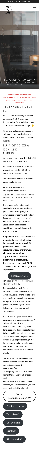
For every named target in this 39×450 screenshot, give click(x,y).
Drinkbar (11, 430)
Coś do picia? (13, 422)
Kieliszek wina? (14, 439)
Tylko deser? (12, 414)
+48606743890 (25, 1)
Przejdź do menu (15, 406)
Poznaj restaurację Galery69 (19, 396)
